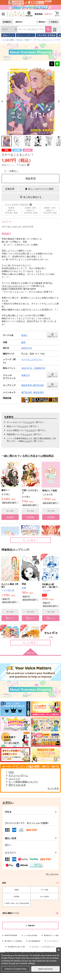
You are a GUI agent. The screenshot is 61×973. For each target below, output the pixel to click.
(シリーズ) (46, 39)
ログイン (48, 13)
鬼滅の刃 (5, 599)
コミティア (14, 778)
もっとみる (53, 788)
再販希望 (30, 178)
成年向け (19, 21)
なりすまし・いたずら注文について (43, 947)
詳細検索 (54, 29)
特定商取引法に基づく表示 (16, 947)
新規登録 (38, 13)
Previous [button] (2, 101)
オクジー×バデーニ (25, 35)
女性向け (54, 21)
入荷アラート (52, 336)
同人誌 (19, 39)
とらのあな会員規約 (30, 935)
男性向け (42, 21)
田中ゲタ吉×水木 (17, 784)
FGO (11, 772)
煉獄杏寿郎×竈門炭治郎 (10, 502)
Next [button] (59, 101)
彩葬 (24, 587)
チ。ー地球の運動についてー (23, 781)
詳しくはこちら (52, 874)
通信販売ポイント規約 (51, 935)
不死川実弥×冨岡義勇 (46, 35)
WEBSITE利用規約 (11, 935)
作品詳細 (10, 517)
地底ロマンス (8, 35)
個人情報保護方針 (34, 941)
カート (12, 618)
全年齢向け (7, 21)
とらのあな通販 (7, 39)
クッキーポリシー (53, 941)
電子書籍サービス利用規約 (13, 941)
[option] (30, 101)
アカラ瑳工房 (7, 590)
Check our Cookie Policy (16, 968)
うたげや (46, 590)
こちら (29, 422)
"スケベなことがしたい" (13, 285)
